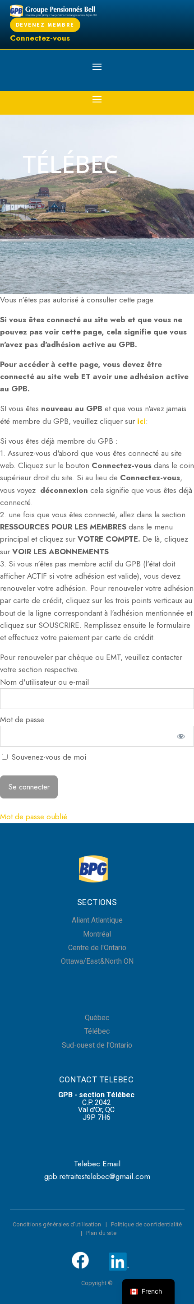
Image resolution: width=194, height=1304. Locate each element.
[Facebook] (80, 1267)
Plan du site (101, 1233)
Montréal (97, 934)
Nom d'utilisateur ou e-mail (44, 682)
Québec (97, 1017)
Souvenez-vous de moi (47, 757)
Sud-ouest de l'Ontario (97, 1045)
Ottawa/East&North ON (97, 961)
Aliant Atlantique (97, 920)
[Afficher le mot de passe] (181, 736)
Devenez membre (45, 24)
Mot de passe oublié (33, 816)
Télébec (97, 1031)
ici (141, 421)
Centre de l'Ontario (97, 947)
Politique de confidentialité (146, 1224)
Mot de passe (22, 719)
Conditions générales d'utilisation (57, 1224)
